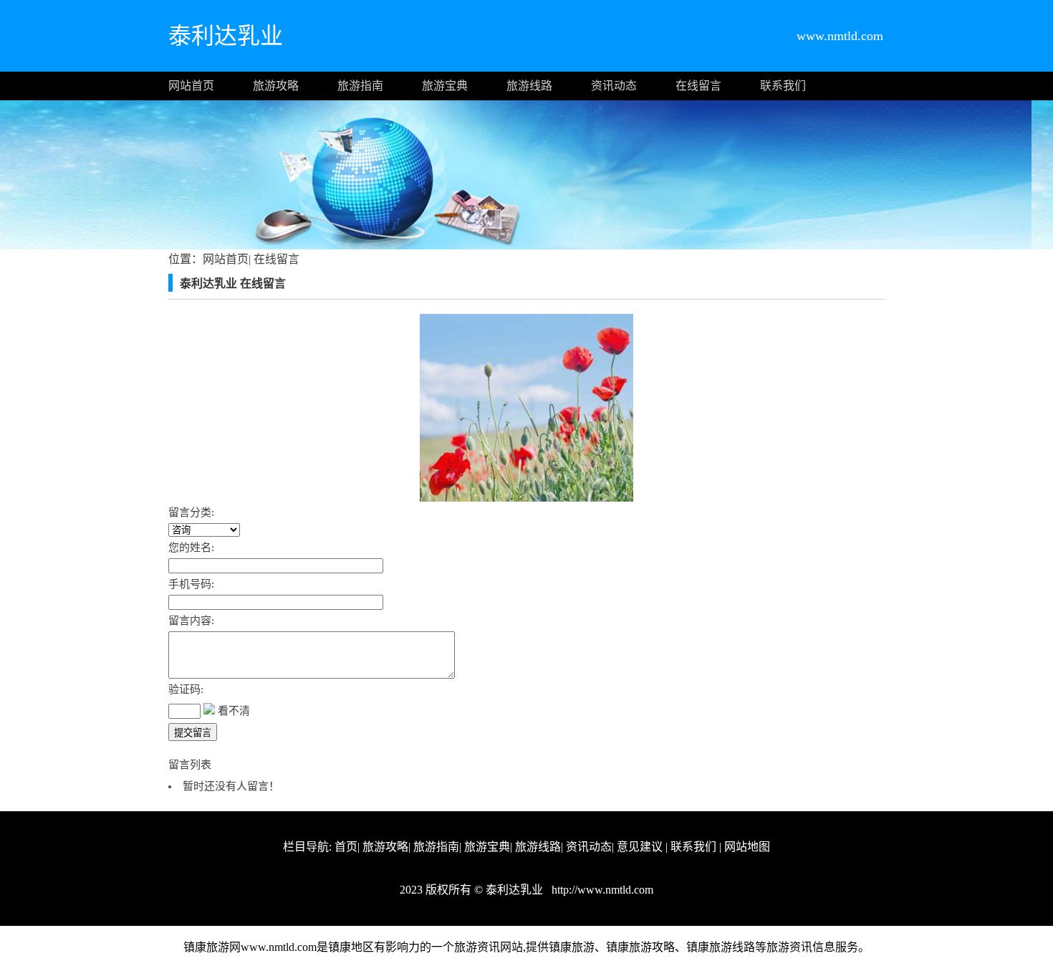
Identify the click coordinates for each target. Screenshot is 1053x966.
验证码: (185, 689)
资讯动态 (614, 86)
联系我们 (783, 86)
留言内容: (191, 620)
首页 (346, 847)
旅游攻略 (276, 86)
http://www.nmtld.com (601, 890)
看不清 (234, 711)
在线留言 (698, 86)
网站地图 (747, 847)
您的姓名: (191, 547)
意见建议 (640, 847)
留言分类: (191, 512)
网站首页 (191, 86)
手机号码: (191, 584)
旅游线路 (529, 86)
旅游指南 (360, 86)
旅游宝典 (445, 86)
